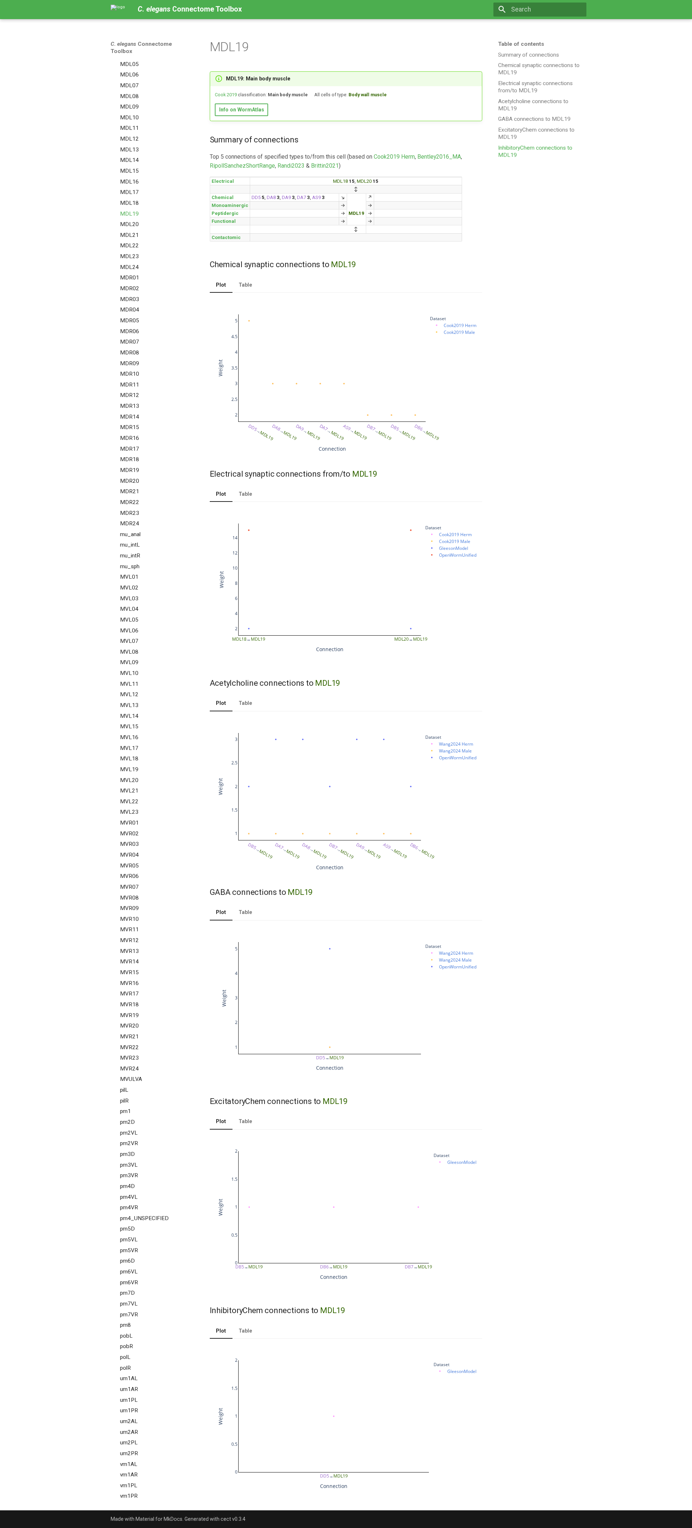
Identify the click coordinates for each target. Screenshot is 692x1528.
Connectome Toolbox (141, 47)
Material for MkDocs (159, 1519)
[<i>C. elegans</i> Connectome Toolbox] (117, 9)
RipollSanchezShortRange (242, 165)
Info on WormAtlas (241, 109)
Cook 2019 (226, 94)
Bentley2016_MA (439, 156)
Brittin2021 (325, 165)
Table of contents (521, 44)
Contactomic (226, 237)
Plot (221, 285)
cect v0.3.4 (233, 1519)
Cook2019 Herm (394, 156)
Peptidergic (225, 213)
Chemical (223, 197)
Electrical (223, 181)
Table (245, 285)
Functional (224, 221)
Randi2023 (291, 165)
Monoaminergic (230, 205)
